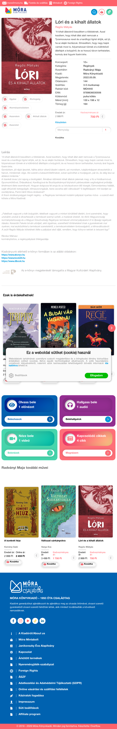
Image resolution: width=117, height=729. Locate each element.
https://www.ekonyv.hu (13, 255)
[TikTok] (35, 621)
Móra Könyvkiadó (93, 74)
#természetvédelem (19, 108)
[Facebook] (13, 621)
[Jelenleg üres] (102, 12)
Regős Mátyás (63, 27)
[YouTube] (28, 621)
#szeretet (14, 125)
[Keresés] (94, 12)
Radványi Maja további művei (25, 467)
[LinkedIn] (42, 621)
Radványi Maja (92, 70)
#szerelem (14, 117)
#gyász (12, 99)
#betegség (35, 99)
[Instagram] (21, 621)
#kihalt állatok (40, 117)
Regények (88, 66)
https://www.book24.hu (13, 258)
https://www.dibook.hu (13, 261)
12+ (85, 62)
